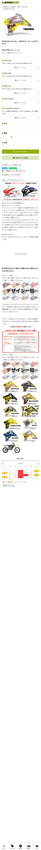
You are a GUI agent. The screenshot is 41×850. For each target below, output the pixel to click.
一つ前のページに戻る (9, 6)
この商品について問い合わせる (14, 170)
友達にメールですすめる (12, 174)
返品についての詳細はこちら (12, 165)
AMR (18, 6)
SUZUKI (24, 6)
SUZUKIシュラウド (9, 8)
